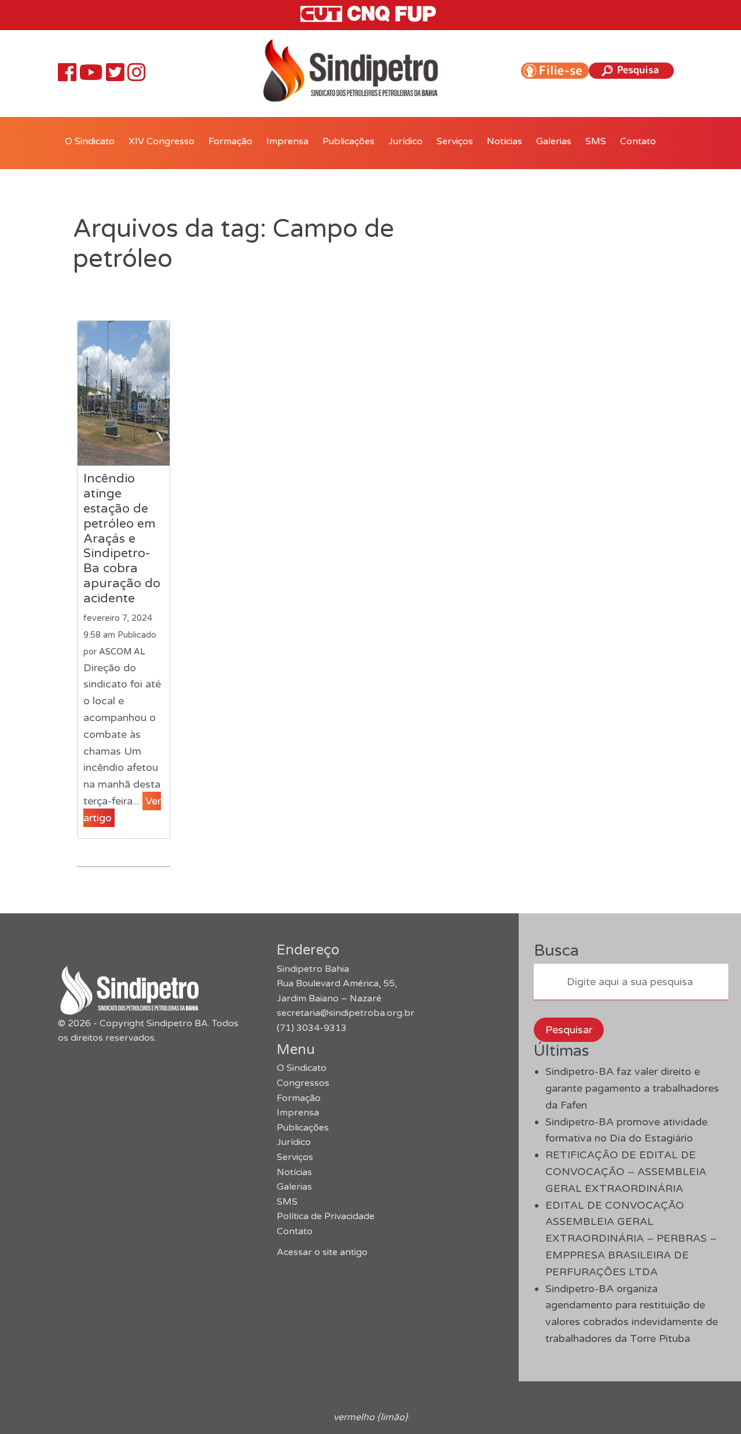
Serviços (454, 141)
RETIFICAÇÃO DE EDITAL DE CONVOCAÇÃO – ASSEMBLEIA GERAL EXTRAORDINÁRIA (625, 1171)
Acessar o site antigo (322, 1252)
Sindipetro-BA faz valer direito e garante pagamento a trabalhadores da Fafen (632, 1088)
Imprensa (287, 141)
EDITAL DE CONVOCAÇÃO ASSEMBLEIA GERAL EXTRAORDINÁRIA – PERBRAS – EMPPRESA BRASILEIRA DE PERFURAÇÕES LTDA (631, 1238)
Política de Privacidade (326, 1216)
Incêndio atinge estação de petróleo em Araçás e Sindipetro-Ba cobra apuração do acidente (121, 538)
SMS (595, 141)
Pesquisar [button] (568, 1029)
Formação (230, 141)
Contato (638, 141)
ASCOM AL (122, 652)
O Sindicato (90, 141)
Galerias (553, 141)
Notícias (504, 141)
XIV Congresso (162, 141)
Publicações (348, 141)
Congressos (303, 1083)
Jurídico (405, 141)
